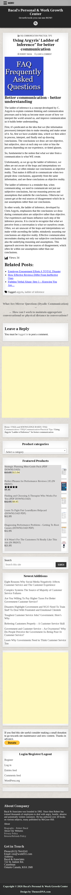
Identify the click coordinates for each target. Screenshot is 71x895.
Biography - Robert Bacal (16, 828)
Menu (11, 3)
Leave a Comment (44, 54)
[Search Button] (36, 23)
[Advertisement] (35, 382)
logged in (23, 334)
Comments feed (12, 775)
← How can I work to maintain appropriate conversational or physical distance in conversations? (35, 314)
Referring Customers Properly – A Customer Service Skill (34, 623)
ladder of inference (34, 292)
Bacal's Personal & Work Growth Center (35, 12)
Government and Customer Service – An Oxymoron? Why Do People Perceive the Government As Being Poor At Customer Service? (35, 631)
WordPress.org (12, 780)
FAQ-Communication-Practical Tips (36, 35)
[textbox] (36, 452)
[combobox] (35, 450)
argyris (19, 292)
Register (8, 759)
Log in (7, 765)
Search (8, 560)
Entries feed (10, 770)
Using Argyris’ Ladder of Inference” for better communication (35, 45)
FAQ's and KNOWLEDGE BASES (26, 427)
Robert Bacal (26, 54)
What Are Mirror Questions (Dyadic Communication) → (35, 305)
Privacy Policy (11, 833)
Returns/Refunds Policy (15, 836)
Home (7, 427)
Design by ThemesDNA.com (35, 891)
